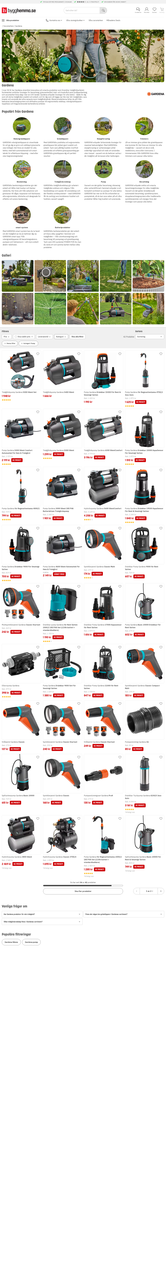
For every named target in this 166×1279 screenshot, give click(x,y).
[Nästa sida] (161, 891)
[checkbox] (24, 336)
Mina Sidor (146, 12)
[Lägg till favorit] (38, 354)
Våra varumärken (96, 20)
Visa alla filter (77, 337)
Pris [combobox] (5, 337)
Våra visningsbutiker (74, 20)
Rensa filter (11, 343)
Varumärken (8, 26)
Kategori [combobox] (60, 337)
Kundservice (138, 12)
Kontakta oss (54, 20)
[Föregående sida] (136, 891)
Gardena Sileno (11, 942)
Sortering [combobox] (141, 337)
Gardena (18, 26)
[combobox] (149, 891)
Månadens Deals (113, 20)
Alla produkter (12, 20)
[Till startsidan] (19, 10)
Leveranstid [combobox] (43, 337)
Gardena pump (31, 942)
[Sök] (103, 10)
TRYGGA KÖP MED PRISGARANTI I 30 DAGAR (57, 2)
